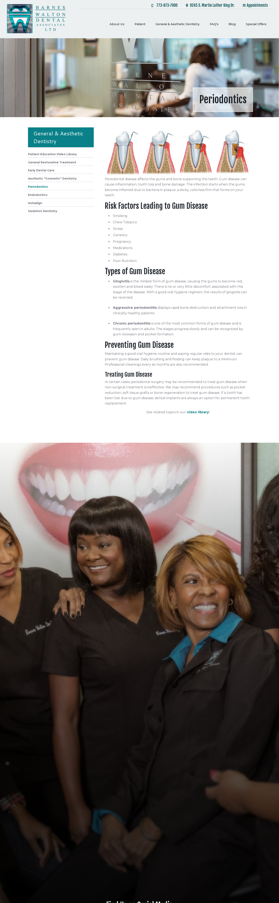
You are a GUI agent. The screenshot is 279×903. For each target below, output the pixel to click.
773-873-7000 (166, 5)
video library (198, 412)
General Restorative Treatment (52, 162)
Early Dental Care (41, 170)
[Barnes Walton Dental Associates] (36, 19)
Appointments (257, 5)
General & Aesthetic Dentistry (58, 137)
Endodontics (37, 195)
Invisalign (35, 203)
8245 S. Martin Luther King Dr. (212, 5)
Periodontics (38, 186)
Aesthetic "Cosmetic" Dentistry (52, 178)
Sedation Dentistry (42, 211)
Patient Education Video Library (52, 154)
